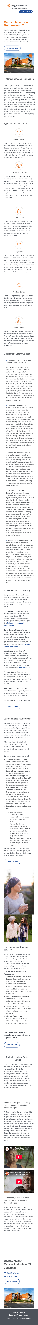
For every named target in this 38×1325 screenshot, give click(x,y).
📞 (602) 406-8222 (26, 11)
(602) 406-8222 (12, 1276)
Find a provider (12, 706)
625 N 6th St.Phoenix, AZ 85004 (13, 1272)
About (15, 1313)
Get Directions (12, 1281)
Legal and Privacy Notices (19, 1315)
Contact (22, 1313)
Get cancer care (12, 48)
